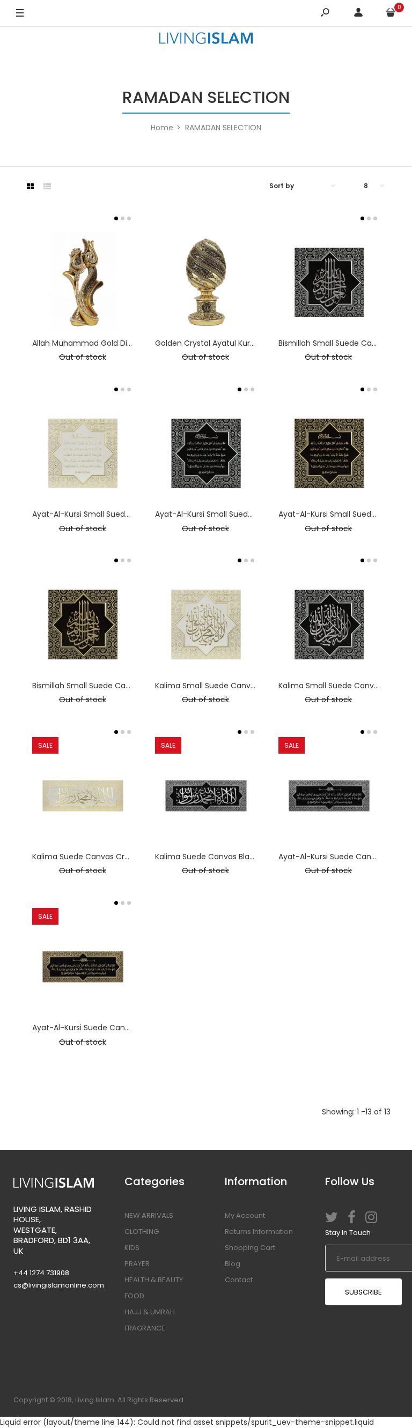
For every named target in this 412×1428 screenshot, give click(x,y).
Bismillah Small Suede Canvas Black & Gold (112, 685)
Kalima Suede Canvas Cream (87, 856)
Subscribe (363, 1292)
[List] (47, 186)
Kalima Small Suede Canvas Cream (221, 685)
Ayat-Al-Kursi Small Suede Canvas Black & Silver (244, 514)
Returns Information (259, 1231)
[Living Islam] (206, 39)
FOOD (134, 1296)
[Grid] (30, 186)
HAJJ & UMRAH (149, 1312)
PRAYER (137, 1264)
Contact (239, 1280)
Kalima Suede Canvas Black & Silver (221, 856)
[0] (390, 13)
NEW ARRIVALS (148, 1215)
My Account (245, 1215)
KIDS (131, 1248)
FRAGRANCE (144, 1328)
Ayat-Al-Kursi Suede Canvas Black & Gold (109, 1027)
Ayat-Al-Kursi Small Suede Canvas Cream (110, 514)
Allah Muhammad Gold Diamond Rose (103, 343)
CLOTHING (141, 1231)
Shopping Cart (250, 1248)
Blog (232, 1264)
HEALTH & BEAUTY (153, 1280)
